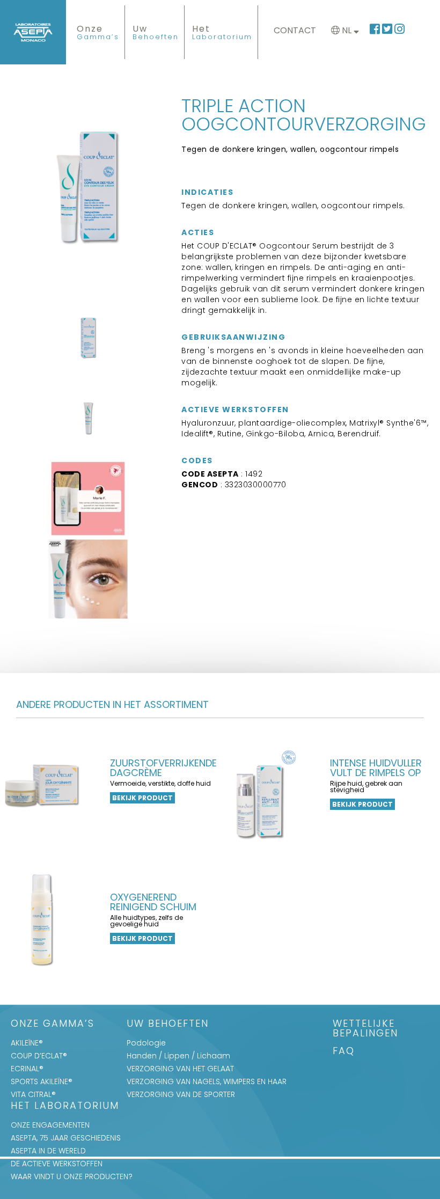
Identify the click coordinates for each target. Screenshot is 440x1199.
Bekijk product (142, 797)
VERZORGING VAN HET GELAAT (180, 1068)
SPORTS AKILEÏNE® (41, 1081)
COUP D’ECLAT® (39, 1055)
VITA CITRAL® (33, 1094)
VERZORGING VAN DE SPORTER (181, 1094)
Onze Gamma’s (52, 1024)
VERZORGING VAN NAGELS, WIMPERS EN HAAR (207, 1081)
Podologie (146, 1042)
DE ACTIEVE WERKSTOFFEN (56, 1163)
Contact (295, 30)
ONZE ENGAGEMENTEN (50, 1125)
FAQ (344, 1051)
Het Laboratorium (65, 1106)
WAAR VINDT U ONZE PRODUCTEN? (72, 1176)
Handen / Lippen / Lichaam (178, 1055)
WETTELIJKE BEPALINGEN (365, 1029)
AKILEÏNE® (27, 1042)
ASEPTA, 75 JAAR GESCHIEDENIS (66, 1137)
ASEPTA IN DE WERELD (48, 1150)
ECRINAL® (27, 1068)
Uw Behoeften (168, 1024)
